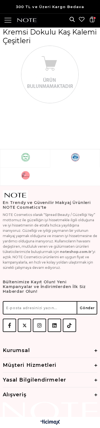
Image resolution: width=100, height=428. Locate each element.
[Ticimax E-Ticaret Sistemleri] (50, 422)
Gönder (87, 308)
